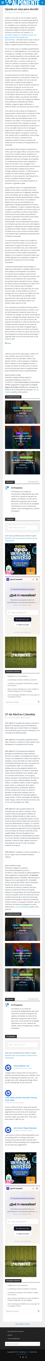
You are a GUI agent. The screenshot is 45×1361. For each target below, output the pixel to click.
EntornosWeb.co (22, 1354)
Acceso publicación (14, 1339)
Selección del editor (26, 408)
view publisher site (21, 1066)
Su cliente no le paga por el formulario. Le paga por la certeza (22, 462)
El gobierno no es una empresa (22, 412)
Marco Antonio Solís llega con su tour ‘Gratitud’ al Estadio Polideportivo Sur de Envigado (23, 690)
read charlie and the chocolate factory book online (21, 1098)
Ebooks (10, 1335)
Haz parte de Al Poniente (16, 1331)
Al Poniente (26, 12)
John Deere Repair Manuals (25, 1128)
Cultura (19, 433)
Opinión (15, 408)
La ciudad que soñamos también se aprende (22, 437)
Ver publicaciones (33, 482)
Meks (27, 1352)
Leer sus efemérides (22, 907)
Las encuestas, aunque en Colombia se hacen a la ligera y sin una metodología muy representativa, (20, 36)
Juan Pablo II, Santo (22, 1324)
